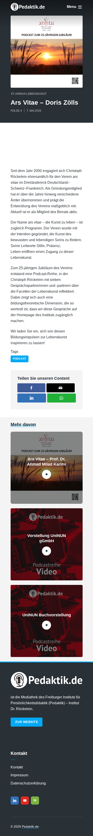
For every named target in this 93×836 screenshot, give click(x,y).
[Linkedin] (15, 800)
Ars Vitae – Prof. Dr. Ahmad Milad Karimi (46, 461)
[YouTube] (25, 800)
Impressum (19, 775)
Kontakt (17, 767)
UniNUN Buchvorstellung (46, 615)
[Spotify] (35, 800)
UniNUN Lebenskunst (30, 93)
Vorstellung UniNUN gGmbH (46, 538)
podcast (19, 358)
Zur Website (26, 722)
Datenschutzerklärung (28, 783)
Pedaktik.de (30, 826)
